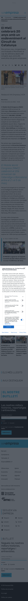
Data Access (14, 332)
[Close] (24, 268)
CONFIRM (8, 326)
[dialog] (14, 300)
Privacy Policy (22, 332)
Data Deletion (5, 332)
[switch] (22, 300)
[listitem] (14, 297)
